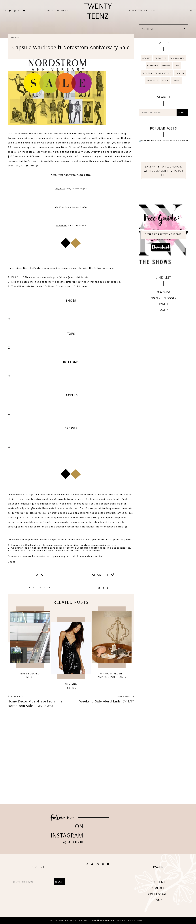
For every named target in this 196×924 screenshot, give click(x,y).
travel (176, 81)
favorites (152, 81)
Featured (32, 587)
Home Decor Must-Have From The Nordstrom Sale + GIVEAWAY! (35, 703)
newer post (18, 696)
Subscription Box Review (157, 73)
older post (124, 696)
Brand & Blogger (163, 298)
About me (62, 11)
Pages (131, 11)
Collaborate (158, 894)
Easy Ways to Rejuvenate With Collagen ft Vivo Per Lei (163, 171)
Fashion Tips (177, 58)
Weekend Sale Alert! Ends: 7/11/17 (106, 701)
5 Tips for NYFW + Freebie (163, 234)
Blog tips (160, 58)
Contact (154, 11)
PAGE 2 (163, 310)
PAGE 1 (163, 304)
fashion (180, 73)
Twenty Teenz (98, 11)
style (47, 587)
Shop (143, 11)
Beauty (146, 58)
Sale (40, 587)
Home (50, 11)
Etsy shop (163, 292)
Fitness (166, 66)
